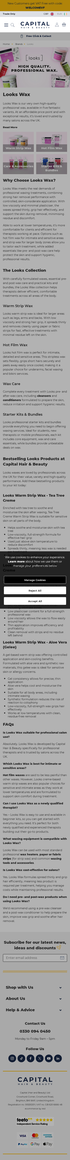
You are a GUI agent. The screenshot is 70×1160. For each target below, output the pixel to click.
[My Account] (57, 24)
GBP (47, 14)
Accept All (35, 601)
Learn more (16, 561)
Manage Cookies (35, 580)
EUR (60, 14)
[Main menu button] (6, 25)
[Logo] (35, 24)
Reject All (35, 590)
